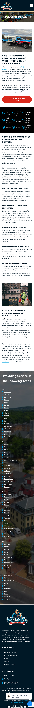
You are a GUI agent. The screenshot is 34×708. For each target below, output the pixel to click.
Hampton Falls (8, 562)
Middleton (7, 473)
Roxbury (6, 505)
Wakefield (7, 521)
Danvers (7, 415)
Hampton (7, 560)
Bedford (6, 546)
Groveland (7, 431)
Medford (7, 465)
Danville (6, 549)
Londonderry (8, 565)
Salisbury (7, 510)
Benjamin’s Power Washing (18, 630)
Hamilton (7, 434)
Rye (5, 591)
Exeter (6, 554)
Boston (6, 405)
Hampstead (8, 557)
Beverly (6, 400)
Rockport (7, 499)
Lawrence (7, 447)
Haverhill (7, 437)
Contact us (5, 362)
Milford (6, 568)
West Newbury (8, 529)
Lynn (5, 452)
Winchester (7, 534)
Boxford (6, 408)
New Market (8, 575)
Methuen (7, 471)
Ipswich (6, 444)
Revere (6, 497)
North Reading (8, 484)
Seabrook (7, 596)
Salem (6, 507)
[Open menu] (31, 5)
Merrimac (7, 468)
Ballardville (7, 397)
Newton (6, 578)
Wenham (7, 526)
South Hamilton (9, 515)
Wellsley (6, 523)
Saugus (6, 513)
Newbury (7, 476)
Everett (6, 423)
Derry (6, 552)
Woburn (6, 537)
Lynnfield (7, 455)
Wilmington (7, 531)
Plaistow (6, 586)
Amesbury (7, 392)
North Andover (9, 481)
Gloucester (7, 429)
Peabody (7, 487)
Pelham (6, 583)
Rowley (6, 502)
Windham (7, 599)
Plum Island (7, 494)
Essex (6, 421)
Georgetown (8, 426)
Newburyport (8, 479)
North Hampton (9, 580)
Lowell (6, 449)
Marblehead (8, 463)
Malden (6, 457)
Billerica (6, 402)
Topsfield (7, 518)
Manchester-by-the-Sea (12, 460)
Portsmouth (7, 588)
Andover (7, 394)
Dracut (6, 418)
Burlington (7, 410)
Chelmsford (8, 413)
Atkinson (7, 544)
